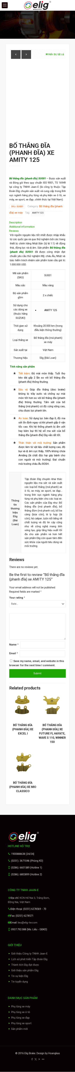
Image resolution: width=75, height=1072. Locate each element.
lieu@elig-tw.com (27, 922)
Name (13, 644)
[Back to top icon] (68, 1064)
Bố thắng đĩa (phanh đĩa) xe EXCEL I (22, 729)
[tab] (37, 222)
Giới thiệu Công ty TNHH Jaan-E (29, 953)
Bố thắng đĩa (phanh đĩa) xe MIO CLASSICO (22, 787)
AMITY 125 (38, 212)
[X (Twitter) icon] (35, 1059)
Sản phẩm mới (19, 1028)
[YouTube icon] (39, 1059)
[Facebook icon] (32, 1059)
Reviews (15, 230)
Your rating (17, 597)
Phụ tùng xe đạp (20, 1017)
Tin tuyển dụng (19, 981)
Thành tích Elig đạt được (25, 964)
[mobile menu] (5, 5)
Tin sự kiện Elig (19, 976)
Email (13, 653)
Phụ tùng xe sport (21, 1023)
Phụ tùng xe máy (20, 1006)
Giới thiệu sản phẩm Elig (24, 970)
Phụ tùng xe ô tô (20, 1012)
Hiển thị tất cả (56, 54)
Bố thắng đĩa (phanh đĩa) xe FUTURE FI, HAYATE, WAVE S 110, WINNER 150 (52, 733)
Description (15, 222)
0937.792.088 (18, 929)
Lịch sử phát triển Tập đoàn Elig (29, 959)
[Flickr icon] (43, 1059)
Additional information (22, 226)
